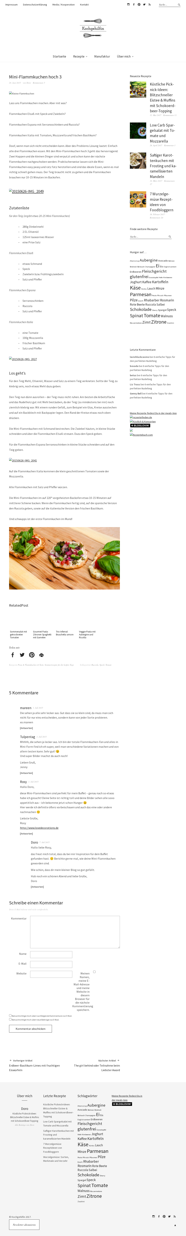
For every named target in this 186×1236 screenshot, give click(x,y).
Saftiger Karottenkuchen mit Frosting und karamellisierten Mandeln (163, 166)
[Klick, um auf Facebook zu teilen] (12, 655)
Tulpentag (27, 737)
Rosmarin (167, 300)
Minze (160, 288)
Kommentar (19, 918)
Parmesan (140, 294)
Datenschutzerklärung (35, 4)
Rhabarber (151, 300)
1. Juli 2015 (38, 707)
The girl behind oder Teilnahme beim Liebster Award (97, 1065)
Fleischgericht (154, 271)
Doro (29, 82)
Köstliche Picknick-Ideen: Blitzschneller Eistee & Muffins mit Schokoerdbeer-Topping (24, 1117)
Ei (157, 266)
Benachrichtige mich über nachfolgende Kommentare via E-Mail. (42, 1015)
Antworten (26, 728)
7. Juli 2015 (44, 842)
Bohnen (171, 261)
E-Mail (23, 963)
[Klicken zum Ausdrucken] (41, 655)
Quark (140, 301)
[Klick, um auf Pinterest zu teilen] (31, 655)
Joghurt (136, 282)
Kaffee (146, 282)
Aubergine (149, 260)
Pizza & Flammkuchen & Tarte (31, 664)
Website (21, 973)
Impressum (11, 4)
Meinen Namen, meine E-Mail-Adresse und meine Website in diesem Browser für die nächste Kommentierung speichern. (82, 992)
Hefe (161, 277)
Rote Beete (137, 304)
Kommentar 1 (169, 145)
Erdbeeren (135, 271)
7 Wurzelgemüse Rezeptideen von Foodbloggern (52, 1147)
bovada (134, 366)
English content (170, 267)
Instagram (128, 4)
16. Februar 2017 (157, 214)
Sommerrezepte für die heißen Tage (59, 664)
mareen (25, 708)
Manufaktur (102, 56)
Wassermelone (136, 323)
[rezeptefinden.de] (141, 417)
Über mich (124, 56)
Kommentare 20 (156, 217)
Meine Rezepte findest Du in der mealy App (153, 413)
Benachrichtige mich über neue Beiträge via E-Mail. (35, 1019)
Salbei (160, 304)
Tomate (109, 664)
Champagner (150, 267)
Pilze (134, 300)
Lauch (151, 288)
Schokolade (140, 309)
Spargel (162, 310)
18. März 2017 (156, 180)
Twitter (144, 4)
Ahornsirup (134, 261)
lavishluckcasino (139, 357)
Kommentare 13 (170, 115)
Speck (102, 664)
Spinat (136, 316)
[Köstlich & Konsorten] (143, 421)
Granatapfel (153, 277)
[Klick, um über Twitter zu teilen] (22, 655)
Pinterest (139, 4)
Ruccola (95, 664)
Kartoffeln (160, 281)
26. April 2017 (156, 145)
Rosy (23, 782)
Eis (161, 266)
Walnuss (167, 316)
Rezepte (78, 56)
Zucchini (170, 323)
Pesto (154, 295)
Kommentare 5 (39, 82)
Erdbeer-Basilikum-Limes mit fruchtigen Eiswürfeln (34, 1065)
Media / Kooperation (63, 4)
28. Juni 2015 (15, 82)
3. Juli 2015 (42, 736)
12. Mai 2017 (155, 115)
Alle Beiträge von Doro (24, 1125)
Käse (135, 287)
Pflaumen (168, 295)
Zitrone (158, 322)
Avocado (163, 260)
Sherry (154, 310)
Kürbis (144, 289)
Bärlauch (140, 267)
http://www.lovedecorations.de (39, 828)
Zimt (146, 322)
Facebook (133, 4)
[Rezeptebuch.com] (141, 434)
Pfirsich (160, 295)
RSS (149, 4)
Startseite (59, 56)
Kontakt (84, 4)
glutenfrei (139, 276)
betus (133, 375)
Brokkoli (133, 267)
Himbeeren (167, 277)
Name (23, 954)
